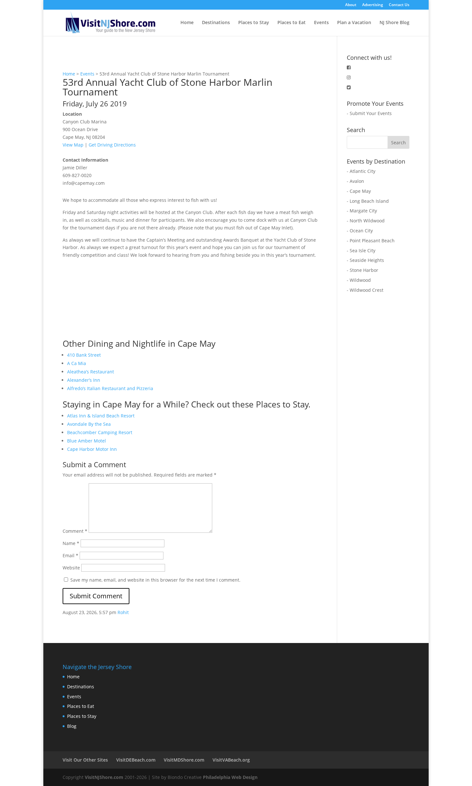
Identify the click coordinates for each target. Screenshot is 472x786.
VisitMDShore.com (184, 760)
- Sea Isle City (361, 250)
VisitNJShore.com (104, 777)
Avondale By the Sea (89, 424)
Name (71, 543)
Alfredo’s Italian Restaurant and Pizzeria (110, 388)
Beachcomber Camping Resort (99, 432)
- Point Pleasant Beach (371, 240)
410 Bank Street (84, 355)
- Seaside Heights (365, 260)
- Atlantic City (361, 171)
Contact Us (399, 5)
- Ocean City (360, 231)
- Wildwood (359, 280)
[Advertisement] (111, 299)
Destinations (216, 22)
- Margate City (362, 211)
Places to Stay (253, 22)
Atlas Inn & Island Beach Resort (101, 416)
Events (321, 22)
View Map (73, 145)
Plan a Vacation (354, 22)
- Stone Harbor (362, 270)
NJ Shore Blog (394, 22)
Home (187, 22)
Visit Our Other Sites (85, 760)
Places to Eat (291, 22)
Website (71, 568)
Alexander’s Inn (83, 380)
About (350, 5)
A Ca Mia (76, 363)
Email (70, 555)
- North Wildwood (366, 221)
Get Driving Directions (112, 145)
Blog (71, 726)
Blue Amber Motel (86, 441)
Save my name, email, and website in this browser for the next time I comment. (155, 580)
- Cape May (359, 191)
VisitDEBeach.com (135, 760)
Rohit (123, 612)
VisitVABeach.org (231, 760)
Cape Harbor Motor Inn (92, 449)
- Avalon (355, 181)
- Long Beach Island (368, 201)
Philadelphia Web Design (230, 777)
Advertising (372, 5)
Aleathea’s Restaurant (90, 372)
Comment (75, 531)
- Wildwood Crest (365, 290)
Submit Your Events (371, 113)
